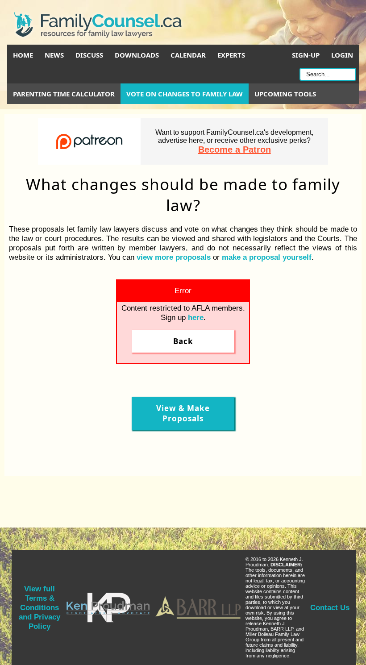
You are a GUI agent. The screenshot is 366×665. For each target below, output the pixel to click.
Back (183, 341)
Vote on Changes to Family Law (184, 93)
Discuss (89, 54)
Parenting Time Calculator (64, 93)
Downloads (137, 54)
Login (342, 54)
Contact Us (329, 607)
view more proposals (174, 257)
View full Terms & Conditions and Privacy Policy (39, 607)
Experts (231, 54)
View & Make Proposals (183, 413)
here (196, 317)
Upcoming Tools (285, 93)
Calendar (188, 54)
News (54, 54)
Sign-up (306, 54)
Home (23, 54)
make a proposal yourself (267, 257)
